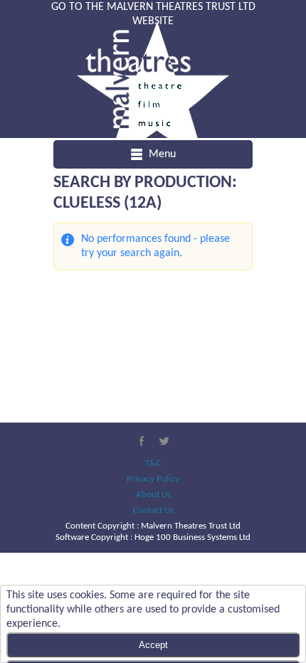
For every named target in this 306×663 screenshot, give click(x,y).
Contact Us (153, 510)
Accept (153, 645)
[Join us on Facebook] (141, 441)
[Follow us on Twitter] (164, 441)
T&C (153, 463)
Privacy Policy (153, 479)
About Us (153, 494)
